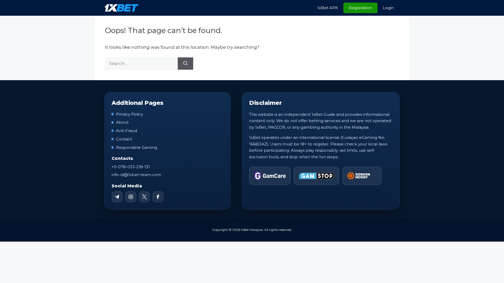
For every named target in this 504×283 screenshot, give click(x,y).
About (122, 122)
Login (388, 7)
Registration (360, 7)
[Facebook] (158, 196)
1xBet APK (327, 7)
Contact (124, 139)
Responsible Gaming (136, 147)
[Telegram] (117, 196)
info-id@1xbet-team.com (136, 174)
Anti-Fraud (126, 130)
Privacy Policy (129, 114)
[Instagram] (130, 196)
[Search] (185, 63)
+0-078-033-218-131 (131, 166)
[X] (144, 196)
